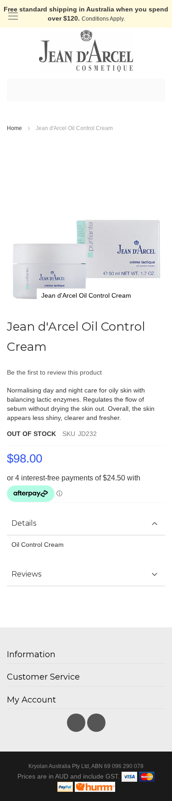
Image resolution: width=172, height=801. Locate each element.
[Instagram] (96, 720)
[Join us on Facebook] (77, 720)
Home (14, 128)
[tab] (86, 523)
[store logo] (86, 51)
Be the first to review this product (54, 372)
